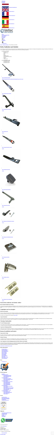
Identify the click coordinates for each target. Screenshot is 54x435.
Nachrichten (3, 361)
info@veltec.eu (5, 426)
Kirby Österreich (4, 355)
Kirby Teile (3, 356)
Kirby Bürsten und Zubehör (7, 376)
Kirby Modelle (4, 354)
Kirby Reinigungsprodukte (7, 378)
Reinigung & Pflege (4, 377)
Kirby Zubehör (6, 393)
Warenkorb (3, 2)
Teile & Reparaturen (4, 385)
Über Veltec (3, 416)
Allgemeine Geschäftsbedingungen (6, 412)
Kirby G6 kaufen (4, 353)
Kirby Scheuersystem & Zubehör (8, 379)
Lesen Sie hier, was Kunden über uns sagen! (6, 345)
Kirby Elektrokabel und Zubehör (8, 386)
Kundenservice (4, 399)
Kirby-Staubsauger (4, 358)
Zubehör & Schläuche (6, 44)
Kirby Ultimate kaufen (5, 357)
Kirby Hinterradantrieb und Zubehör (8, 387)
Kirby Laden (15, 315)
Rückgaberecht (4, 415)
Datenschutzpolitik (4, 413)
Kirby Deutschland (4, 350)
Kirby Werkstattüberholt (7, 384)
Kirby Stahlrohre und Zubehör (8, 392)
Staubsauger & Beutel (5, 380)
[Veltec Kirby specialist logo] (6, 32)
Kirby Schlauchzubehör (7, 391)
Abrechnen (3, 1)
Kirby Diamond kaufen (5, 351)
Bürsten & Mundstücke (5, 374)
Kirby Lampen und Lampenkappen (8, 388)
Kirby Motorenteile (6, 389)
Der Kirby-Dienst (4, 414)
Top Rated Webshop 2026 (3, 403)
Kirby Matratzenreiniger (7, 382)
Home (1, 44)
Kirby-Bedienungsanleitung (5, 398)
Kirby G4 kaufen (4, 352)
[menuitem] (28, 1)
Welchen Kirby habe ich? (5, 400)
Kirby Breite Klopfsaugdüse (7, 375)
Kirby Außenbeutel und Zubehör (8, 381)
